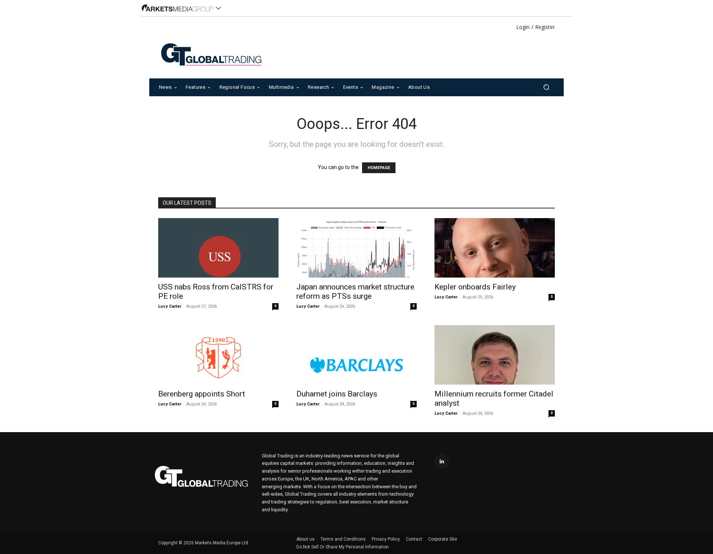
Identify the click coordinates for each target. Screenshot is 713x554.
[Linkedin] (441, 461)
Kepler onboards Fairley (475, 286)
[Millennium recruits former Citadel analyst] (494, 355)
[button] (546, 87)
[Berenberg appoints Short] (218, 355)
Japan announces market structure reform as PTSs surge (355, 291)
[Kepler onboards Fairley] (494, 248)
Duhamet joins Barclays (336, 393)
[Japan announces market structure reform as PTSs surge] (356, 248)
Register (545, 27)
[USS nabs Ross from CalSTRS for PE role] (218, 248)
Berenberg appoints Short (201, 393)
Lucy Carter (169, 306)
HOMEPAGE (379, 167)
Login (523, 27)
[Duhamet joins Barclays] (356, 355)
